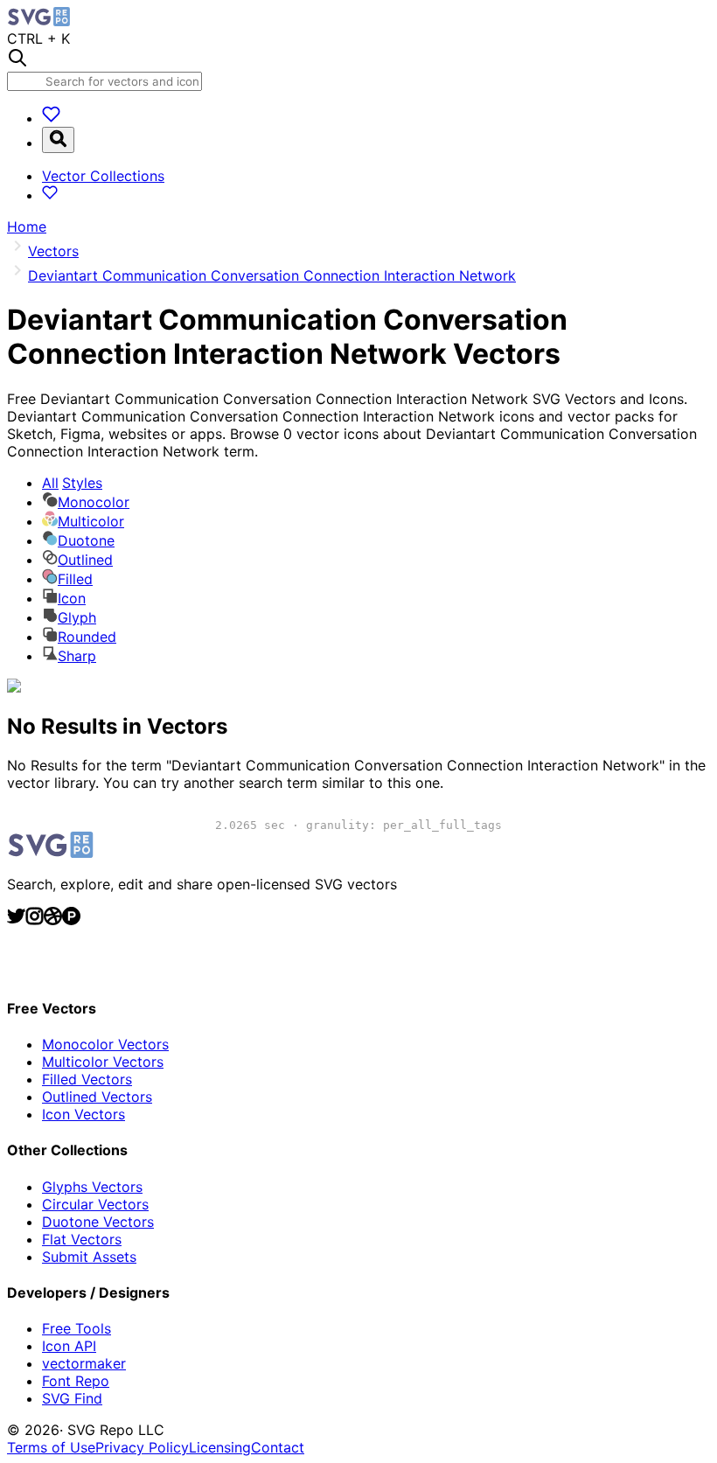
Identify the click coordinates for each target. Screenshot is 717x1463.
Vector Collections (103, 176)
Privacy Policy (142, 1447)
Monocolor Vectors (105, 1044)
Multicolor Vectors (103, 1061)
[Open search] (58, 140)
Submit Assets (89, 1256)
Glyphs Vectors (92, 1186)
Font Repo (75, 1381)
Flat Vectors (82, 1239)
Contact (277, 1447)
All (72, 482)
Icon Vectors (83, 1114)
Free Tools (76, 1328)
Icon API (69, 1346)
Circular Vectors (95, 1204)
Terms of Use (51, 1447)
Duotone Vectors (98, 1221)
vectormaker (84, 1363)
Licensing (220, 1447)
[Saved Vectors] (51, 118)
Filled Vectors (87, 1079)
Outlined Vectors (97, 1096)
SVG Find (72, 1398)
